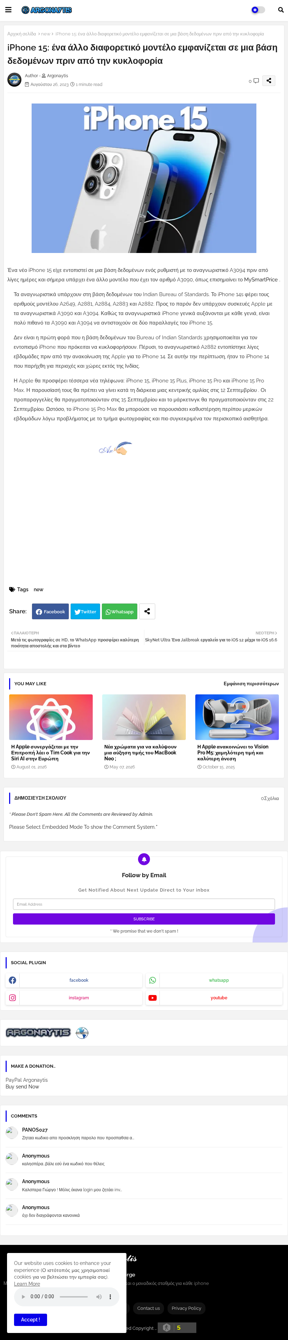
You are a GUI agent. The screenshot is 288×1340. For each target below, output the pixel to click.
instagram (79, 997)
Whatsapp (122, 611)
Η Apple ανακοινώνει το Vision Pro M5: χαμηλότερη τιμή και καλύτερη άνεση (232, 752)
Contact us (148, 1308)
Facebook (54, 611)
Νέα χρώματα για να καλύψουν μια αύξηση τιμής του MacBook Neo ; (140, 752)
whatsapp (219, 980)
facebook (79, 980)
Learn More (27, 1284)
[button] (281, 10)
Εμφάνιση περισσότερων (251, 683)
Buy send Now (22, 1086)
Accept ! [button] (30, 1319)
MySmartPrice (261, 279)
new (46, 33)
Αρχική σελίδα (21, 33)
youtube (219, 997)
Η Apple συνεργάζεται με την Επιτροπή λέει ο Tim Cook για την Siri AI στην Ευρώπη (50, 752)
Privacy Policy (186, 1308)
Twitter (88, 611)
